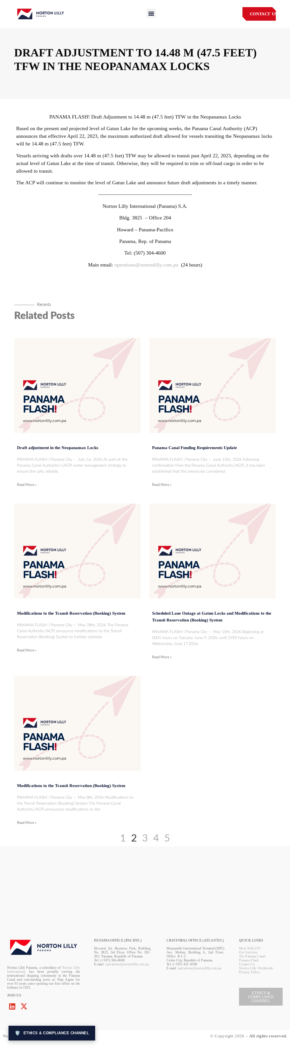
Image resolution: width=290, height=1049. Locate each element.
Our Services (248, 952)
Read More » (27, 485)
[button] (151, 13)
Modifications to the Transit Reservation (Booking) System (71, 613)
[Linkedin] (12, 1006)
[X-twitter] (24, 1006)
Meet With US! (250, 948)
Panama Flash (249, 960)
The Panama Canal (252, 956)
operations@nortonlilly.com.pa (146, 265)
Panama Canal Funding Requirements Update (194, 447)
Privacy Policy (249, 972)
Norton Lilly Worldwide (256, 968)
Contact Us (247, 964)
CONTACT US (263, 14)
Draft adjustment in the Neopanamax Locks (57, 447)
